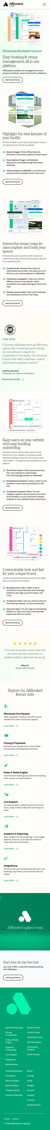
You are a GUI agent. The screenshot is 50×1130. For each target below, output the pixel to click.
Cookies (15, 1119)
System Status (34, 1105)
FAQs (29, 1081)
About (30, 1071)
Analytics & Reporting (10, 1048)
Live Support (11, 1055)
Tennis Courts (33, 1032)
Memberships (11, 1064)
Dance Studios (12, 1081)
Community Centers (32, 1048)
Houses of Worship (13, 1095)
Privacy (7, 1119)
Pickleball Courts (35, 1037)
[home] (13, 4)
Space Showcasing (14, 1028)
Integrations (10, 1059)
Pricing (30, 1076)
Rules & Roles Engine (11, 1041)
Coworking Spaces (14, 1071)
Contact (30, 1100)
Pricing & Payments (11, 1033)
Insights (30, 1085)
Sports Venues (33, 1028)
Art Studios (10, 1076)
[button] (43, 4)
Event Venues (33, 1054)
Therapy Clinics (12, 1090)
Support (30, 1095)
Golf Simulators (34, 1042)
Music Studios (11, 1085)
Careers (30, 1090)
